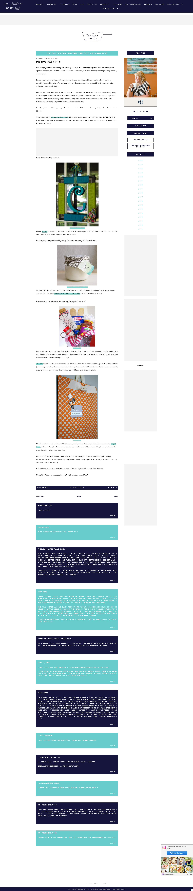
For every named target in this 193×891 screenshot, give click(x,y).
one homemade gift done (59, 117)
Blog (75, 4)
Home (79, 496)
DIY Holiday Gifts (77, 487)
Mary (40, 592)
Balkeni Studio (119, 889)
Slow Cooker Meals (133, 4)
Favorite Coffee (140, 140)
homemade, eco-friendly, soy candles (67, 293)
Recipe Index (65, 4)
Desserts (148, 4)
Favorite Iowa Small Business (140, 146)
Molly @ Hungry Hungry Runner (52, 639)
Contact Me (51, 4)
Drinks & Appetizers (175, 4)
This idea (39, 363)
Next (116, 496)
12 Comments (42, 487)
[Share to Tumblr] (113, 488)
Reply (112, 516)
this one (45, 231)
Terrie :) (41, 662)
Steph (40, 693)
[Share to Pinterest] (116, 488)
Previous (40, 496)
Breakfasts (117, 4)
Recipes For (92, 4)
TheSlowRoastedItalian (49, 549)
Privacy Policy (92, 883)
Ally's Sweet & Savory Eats (91, 889)
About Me (40, 4)
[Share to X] (111, 488)
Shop (82, 4)
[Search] (151, 118)
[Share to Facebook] (108, 488)
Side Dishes (159, 4)
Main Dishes (104, 4)
